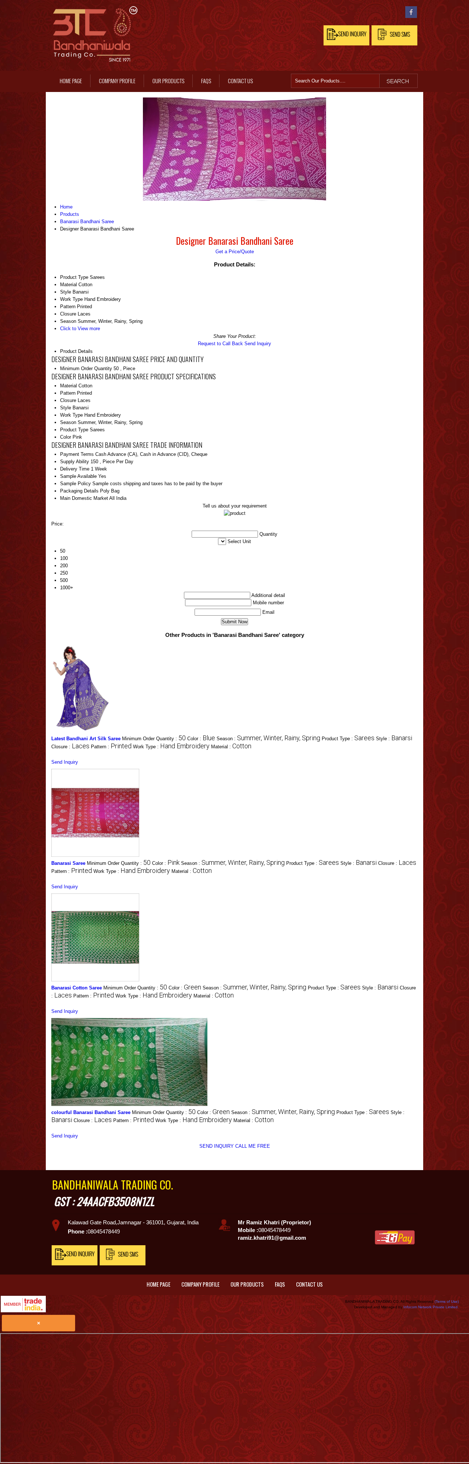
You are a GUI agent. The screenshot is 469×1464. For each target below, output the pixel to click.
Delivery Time (74, 469)
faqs (206, 81)
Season (68, 422)
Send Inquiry (257, 343)
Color (65, 437)
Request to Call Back (220, 343)
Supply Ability (74, 461)
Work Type (71, 415)
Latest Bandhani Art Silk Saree (86, 738)
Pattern (67, 393)
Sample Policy (75, 483)
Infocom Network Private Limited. (431, 1307)
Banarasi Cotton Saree (76, 988)
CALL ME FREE (252, 1146)
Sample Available (78, 476)
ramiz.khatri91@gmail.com (272, 1238)
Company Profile (117, 81)
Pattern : (111, 746)
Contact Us (240, 81)
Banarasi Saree (68, 863)
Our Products (168, 81)
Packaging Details (79, 491)
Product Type (74, 429)
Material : (231, 746)
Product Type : (348, 738)
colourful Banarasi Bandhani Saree (90, 1112)
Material (68, 385)
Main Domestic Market (84, 498)
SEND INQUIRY (216, 1146)
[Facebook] (411, 16)
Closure (68, 400)
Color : (201, 738)
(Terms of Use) (447, 1301)
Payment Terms (77, 454)
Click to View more (80, 328)
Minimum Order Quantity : (154, 738)
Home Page (71, 81)
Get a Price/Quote (234, 251)
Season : (268, 738)
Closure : (70, 746)
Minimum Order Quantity (86, 368)
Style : (394, 738)
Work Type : (171, 746)
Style (65, 407)
